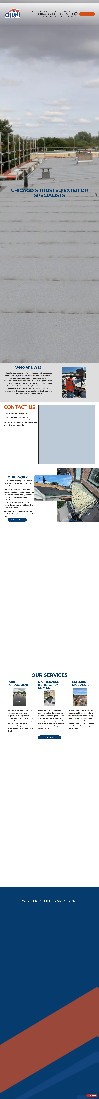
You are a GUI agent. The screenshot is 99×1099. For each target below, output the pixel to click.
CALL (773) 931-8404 (87, 14)
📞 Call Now (92, 1095)
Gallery (68, 11)
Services (36, 11)
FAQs (70, 16)
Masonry (47, 16)
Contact (59, 16)
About (57, 11)
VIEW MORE (49, 737)
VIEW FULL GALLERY (17, 519)
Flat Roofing (66, 14)
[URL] (76, 14)
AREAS (47, 11)
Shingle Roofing (46, 14)
